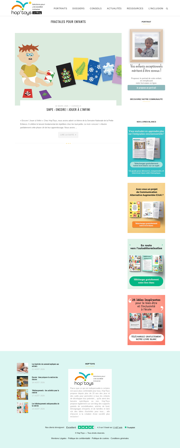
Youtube (155, 107)
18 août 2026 (38, 382)
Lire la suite (67, 135)
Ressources (135, 8)
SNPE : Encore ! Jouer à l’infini (68, 109)
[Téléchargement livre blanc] (146, 152)
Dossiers (78, 8)
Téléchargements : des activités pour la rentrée (45, 391)
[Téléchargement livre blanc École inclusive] (146, 320)
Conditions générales (120, 438)
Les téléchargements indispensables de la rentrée (45, 404)
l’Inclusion (156, 8)
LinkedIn (149, 107)
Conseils (96, 8)
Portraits (60, 8)
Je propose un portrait (146, 87)
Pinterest (143, 107)
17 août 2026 (38, 396)
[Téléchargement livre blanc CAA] (146, 208)
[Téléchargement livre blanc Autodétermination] (146, 264)
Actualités (114, 8)
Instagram (137, 107)
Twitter (162, 107)
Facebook (131, 107)
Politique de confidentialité (79, 438)
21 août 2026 (38, 369)
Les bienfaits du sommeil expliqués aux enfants (45, 365)
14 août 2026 (38, 409)
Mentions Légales (58, 438)
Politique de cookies (100, 438)
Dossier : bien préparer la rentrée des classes (45, 378)
